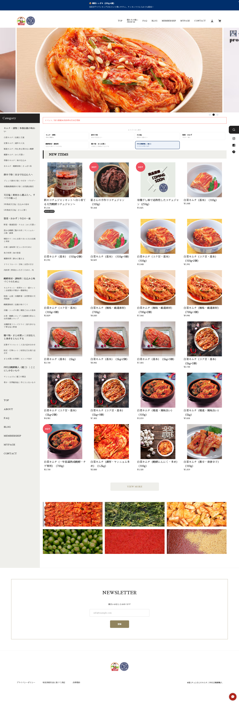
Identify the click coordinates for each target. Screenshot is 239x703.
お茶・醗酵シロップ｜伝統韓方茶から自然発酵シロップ (19, 317)
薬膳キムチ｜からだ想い (14, 155)
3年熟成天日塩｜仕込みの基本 (16, 204)
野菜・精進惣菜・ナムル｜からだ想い (19, 225)
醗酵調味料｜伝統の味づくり (16, 304)
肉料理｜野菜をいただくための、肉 (19, 270)
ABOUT (8, 409)
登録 (120, 624)
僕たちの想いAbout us (132, 21)
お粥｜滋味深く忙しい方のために (18, 247)
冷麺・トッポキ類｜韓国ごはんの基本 (19, 310)
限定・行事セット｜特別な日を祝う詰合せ (19, 352)
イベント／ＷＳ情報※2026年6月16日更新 (62, 120)
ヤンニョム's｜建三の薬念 (15, 377)
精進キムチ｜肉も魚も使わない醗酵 (19, 149)
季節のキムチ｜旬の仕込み (15, 160)
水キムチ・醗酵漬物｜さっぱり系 (18, 166)
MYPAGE (185, 21)
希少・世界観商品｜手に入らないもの (19, 382)
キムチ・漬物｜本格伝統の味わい (19, 130)
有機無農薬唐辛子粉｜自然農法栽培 (19, 186)
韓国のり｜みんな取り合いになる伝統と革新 (19, 240)
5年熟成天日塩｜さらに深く (15, 210)
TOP (120, 21)
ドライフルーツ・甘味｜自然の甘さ (19, 264)
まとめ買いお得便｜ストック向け (18, 359)
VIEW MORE (134, 487)
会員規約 (76, 682)
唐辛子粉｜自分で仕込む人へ (18, 175)
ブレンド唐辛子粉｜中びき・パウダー (19, 181)
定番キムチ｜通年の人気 (14, 143)
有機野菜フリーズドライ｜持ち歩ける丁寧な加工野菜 (19, 325)
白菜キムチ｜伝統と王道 (14, 137)
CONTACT (200, 21)
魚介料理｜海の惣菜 (12, 253)
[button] (210, 115)
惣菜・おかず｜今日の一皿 (17, 218)
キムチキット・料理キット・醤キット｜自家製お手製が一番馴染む (19, 289)
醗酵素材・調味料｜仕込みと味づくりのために (19, 280)
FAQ (145, 21)
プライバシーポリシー (26, 682)
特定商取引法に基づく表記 (54, 682)
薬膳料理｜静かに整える (14, 259)
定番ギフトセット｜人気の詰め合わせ (19, 345)
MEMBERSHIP (169, 21)
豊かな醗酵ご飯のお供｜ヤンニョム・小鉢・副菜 (19, 231)
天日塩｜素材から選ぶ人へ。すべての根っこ (19, 196)
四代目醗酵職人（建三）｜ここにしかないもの (19, 369)
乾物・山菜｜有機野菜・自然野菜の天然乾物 (19, 297)
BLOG (154, 21)
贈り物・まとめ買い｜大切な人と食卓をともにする (19, 337)
